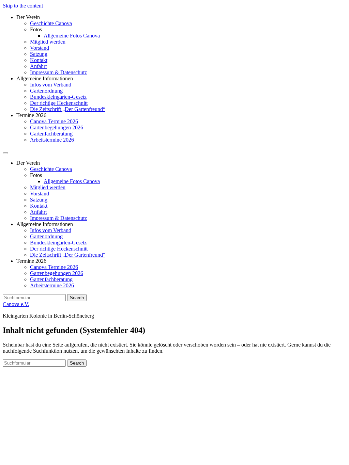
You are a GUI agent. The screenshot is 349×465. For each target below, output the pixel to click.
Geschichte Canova (51, 23)
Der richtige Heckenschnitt (59, 103)
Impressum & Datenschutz (58, 72)
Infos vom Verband (50, 84)
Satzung (38, 54)
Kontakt (38, 60)
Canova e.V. (16, 304)
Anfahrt (38, 66)
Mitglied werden (47, 42)
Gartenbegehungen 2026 (56, 127)
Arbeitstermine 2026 (52, 140)
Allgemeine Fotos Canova (72, 35)
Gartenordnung (46, 91)
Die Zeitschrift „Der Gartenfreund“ (67, 109)
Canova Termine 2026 (54, 121)
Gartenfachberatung (51, 134)
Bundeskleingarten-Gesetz (58, 97)
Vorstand (39, 48)
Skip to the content (23, 6)
